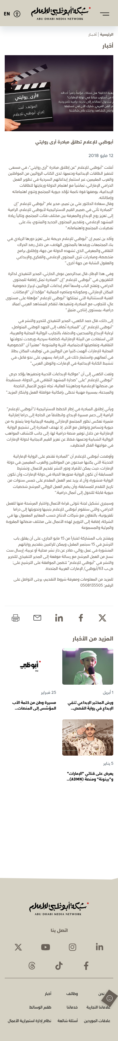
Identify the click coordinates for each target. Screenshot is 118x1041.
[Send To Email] (37, 618)
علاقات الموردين (97, 1021)
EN (7, 14)
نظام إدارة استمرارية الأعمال (29, 1021)
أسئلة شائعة (68, 1021)
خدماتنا (72, 1007)
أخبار (48, 994)
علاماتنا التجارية (98, 1007)
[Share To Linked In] (59, 618)
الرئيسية (106, 34)
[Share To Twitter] (102, 618)
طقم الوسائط (40, 1007)
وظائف (72, 994)
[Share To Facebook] (81, 618)
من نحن (104, 994)
